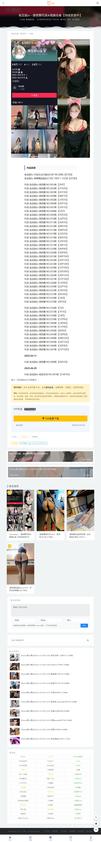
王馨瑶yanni (78, 801)
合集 (23, 19)
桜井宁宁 (51, 796)
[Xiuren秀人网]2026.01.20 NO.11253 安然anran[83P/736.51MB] (46, 720)
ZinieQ (78, 765)
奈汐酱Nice (23, 778)
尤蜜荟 (51, 783)
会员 (50, 840)
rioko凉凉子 (23, 761)
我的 (91, 840)
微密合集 (31, 19)
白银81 (51, 805)
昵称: (17, 620)
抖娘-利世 (51, 787)
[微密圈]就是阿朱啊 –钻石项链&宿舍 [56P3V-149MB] (80, 537)
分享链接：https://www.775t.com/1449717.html (34, 443)
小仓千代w (23, 783)
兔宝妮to (25, 437)
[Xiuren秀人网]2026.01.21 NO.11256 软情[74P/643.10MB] (44, 730)
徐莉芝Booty (78, 783)
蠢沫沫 (23, 814)
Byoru (23, 756)
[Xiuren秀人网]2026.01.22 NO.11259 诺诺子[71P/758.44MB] (45, 683)
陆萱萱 (78, 814)
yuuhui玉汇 (50, 765)
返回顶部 (89, 831)
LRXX (51, 756)
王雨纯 (51, 801)
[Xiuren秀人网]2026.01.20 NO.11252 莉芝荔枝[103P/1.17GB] (45, 739)
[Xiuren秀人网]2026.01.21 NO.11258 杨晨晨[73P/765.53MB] (45, 674)
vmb (15, 437)
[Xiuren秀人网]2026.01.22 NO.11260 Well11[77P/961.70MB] (45, 665)
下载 (70, 840)
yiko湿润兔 (23, 765)
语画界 (51, 814)
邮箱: (43, 620)
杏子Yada (51, 792)
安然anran (78, 778)
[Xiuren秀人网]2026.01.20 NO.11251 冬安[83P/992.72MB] (44, 693)
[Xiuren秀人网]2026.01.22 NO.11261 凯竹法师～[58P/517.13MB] (47, 655)
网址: (69, 620)
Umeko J (51, 761)
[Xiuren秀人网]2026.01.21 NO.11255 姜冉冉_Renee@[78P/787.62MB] (49, 702)
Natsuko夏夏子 (78, 756)
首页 (24, 34)
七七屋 (23, 831)
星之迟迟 (23, 792)
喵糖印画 (78, 774)
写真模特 (51, 770)
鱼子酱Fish (78, 818)
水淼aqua (78, 796)
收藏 (15, 443)
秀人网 (23, 809)
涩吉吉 (77, 19)
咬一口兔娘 (23, 774)
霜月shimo (51, 818)
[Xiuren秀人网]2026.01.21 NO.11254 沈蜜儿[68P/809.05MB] (45, 711)
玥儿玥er (23, 805)
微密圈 (35, 437)
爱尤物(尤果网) (23, 801)
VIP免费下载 (52, 418)
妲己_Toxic (51, 778)
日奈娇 (78, 787)
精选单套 (51, 809)
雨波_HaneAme (23, 818)
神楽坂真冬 (78, 805)
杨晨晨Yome (78, 792)
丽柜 (23, 770)
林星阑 (23, 796)
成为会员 (49, 387)
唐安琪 (51, 774)
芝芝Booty (78, 809)
